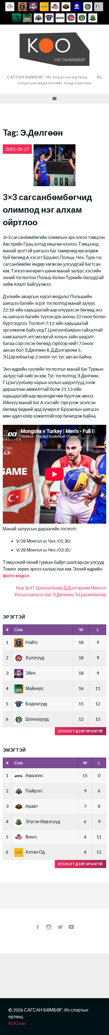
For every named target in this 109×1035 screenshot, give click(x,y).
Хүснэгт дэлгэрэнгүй (80, 731)
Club (18, 629)
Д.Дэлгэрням (77, 587)
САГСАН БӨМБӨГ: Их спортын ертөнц (47, 77)
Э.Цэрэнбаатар (90, 594)
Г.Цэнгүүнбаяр (48, 587)
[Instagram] (49, 927)
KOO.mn (16, 1023)
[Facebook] (38, 927)
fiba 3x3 (24, 587)
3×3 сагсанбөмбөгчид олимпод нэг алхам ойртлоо (47, 209)
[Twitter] (60, 927)
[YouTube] (71, 927)
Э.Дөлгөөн (63, 594)
